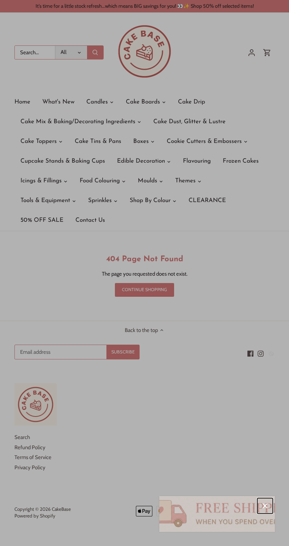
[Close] (265, 506)
